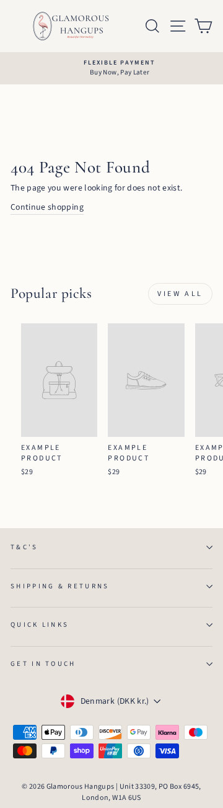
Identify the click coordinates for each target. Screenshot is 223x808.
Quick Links (40, 624)
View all (180, 294)
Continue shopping (47, 207)
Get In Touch (43, 663)
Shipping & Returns (60, 586)
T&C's (24, 547)
